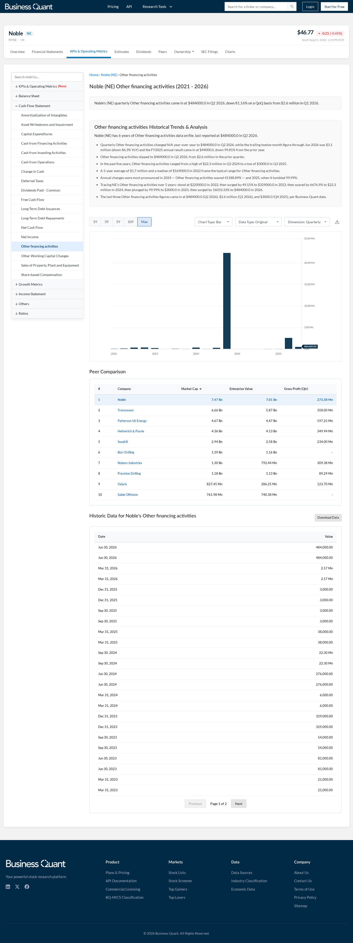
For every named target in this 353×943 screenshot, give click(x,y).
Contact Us (303, 881)
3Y (107, 222)
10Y (131, 222)
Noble (122, 399)
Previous (195, 804)
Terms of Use (304, 889)
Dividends (143, 52)
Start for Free (334, 7)
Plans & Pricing (117, 872)
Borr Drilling (126, 452)
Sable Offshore (128, 495)
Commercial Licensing (123, 889)
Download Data (328, 517)
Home (93, 75)
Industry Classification (249, 881)
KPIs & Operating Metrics (88, 51)
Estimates (122, 52)
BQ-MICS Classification (124, 897)
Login (310, 7)
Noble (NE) (109, 75)
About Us (301, 872)
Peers (162, 52)
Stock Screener (180, 881)
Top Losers (177, 897)
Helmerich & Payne (131, 431)
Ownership (182, 52)
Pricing (113, 6)
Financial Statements (47, 52)
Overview (17, 52)
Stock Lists (177, 872)
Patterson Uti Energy (132, 421)
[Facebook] (26, 886)
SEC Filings (209, 52)
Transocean (126, 410)
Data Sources (241, 872)
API (129, 6)
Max (144, 222)
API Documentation (121, 881)
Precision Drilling (129, 473)
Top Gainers (178, 889)
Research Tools (154, 6)
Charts (230, 52)
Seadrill (123, 442)
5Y (118, 222)
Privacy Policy (305, 897)
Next (238, 804)
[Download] (337, 221)
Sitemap (300, 906)
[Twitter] (17, 886)
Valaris (122, 484)
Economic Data (243, 889)
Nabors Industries (130, 463)
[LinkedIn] (8, 886)
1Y (95, 222)
